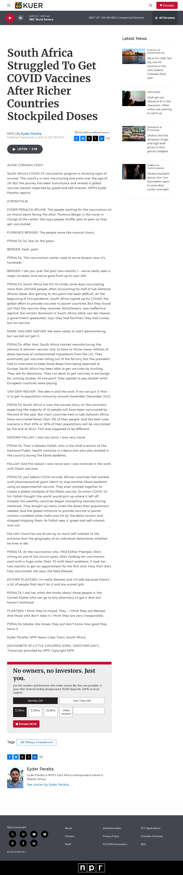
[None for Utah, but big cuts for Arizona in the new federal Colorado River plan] (133, 56)
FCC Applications (150, 828)
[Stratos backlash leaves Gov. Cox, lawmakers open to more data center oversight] (133, 171)
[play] (10, 18)
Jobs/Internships (112, 828)
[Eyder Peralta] (15, 777)
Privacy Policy (111, 836)
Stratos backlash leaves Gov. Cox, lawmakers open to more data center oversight (158, 181)
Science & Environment (156, 51)
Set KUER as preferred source (93, 132)
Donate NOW (27, 724)
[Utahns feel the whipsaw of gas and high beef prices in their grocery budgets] (133, 133)
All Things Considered (36, 742)
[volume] (21, 18)
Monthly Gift (35, 700)
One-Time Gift (82, 700)
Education (153, 92)
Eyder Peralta (31, 133)
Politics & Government (155, 167)
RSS (143, 844)
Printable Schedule (152, 836)
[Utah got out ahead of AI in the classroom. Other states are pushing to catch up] (133, 98)
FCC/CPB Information (115, 844)
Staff (68, 844)
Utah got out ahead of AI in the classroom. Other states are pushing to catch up (159, 105)
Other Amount (66, 712)
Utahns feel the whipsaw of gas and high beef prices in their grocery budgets (157, 143)
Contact (69, 836)
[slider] (26, 18)
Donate (168, 5)
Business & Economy (154, 129)
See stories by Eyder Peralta (48, 784)
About (68, 828)
